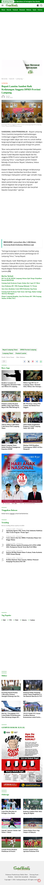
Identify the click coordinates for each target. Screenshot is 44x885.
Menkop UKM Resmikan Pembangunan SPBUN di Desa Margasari (32, 447)
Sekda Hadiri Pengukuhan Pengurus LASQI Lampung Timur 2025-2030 (31, 426)
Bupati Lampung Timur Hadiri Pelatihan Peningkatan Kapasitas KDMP (11, 447)
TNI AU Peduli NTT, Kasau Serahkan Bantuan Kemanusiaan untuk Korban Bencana (32, 715)
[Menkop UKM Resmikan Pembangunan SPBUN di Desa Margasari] (32, 438)
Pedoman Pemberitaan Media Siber (17, 874)
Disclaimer (33, 877)
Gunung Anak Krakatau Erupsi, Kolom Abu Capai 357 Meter (21, 283)
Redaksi (8, 96)
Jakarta (24, 620)
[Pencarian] (41, 5)
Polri (16, 620)
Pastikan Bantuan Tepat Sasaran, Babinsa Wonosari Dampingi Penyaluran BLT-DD (22, 560)
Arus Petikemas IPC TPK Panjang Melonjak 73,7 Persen (19, 286)
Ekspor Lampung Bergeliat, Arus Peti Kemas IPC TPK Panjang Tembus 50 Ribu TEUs (21, 297)
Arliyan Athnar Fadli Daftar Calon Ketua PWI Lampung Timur (10, 426)
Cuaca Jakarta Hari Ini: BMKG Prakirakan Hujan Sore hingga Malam (23, 538)
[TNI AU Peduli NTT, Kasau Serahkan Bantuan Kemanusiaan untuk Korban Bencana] (32, 706)
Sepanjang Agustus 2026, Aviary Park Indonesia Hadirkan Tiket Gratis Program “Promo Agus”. (24, 531)
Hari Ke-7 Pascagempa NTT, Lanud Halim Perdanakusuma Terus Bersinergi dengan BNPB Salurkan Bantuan (11, 715)
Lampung (4, 83)
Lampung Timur (8, 353)
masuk (12, 513)
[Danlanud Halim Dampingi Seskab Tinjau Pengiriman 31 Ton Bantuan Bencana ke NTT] (32, 685)
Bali (4, 620)
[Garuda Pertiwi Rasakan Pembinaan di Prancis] (11, 842)
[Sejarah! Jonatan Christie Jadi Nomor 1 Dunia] (11, 823)
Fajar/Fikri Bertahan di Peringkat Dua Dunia (9, 812)
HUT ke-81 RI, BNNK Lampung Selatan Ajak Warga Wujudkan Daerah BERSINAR (22, 279)
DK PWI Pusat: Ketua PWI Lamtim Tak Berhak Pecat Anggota (32, 405)
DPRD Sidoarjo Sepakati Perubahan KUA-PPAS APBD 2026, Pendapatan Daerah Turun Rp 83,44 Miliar (23, 546)
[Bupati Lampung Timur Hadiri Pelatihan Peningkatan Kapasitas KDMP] (11, 438)
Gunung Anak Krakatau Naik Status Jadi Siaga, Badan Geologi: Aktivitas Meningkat (22, 292)
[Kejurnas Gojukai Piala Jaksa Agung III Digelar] (32, 804)
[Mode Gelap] (38, 5)
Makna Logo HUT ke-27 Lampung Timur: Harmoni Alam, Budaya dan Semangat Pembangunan (32, 384)
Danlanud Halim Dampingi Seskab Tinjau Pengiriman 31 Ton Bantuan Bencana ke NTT (32, 694)
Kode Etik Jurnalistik (21, 877)
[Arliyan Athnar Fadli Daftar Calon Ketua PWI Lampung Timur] (11, 417)
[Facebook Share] (24, 361)
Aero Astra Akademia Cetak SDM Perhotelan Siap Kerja (19, 289)
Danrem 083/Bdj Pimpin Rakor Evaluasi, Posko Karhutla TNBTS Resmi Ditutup (24, 553)
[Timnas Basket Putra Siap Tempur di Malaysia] (32, 823)
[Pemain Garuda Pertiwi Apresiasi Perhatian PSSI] (32, 842)
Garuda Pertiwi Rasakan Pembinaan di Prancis (9, 850)
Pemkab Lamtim (21, 353)
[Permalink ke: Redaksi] (3, 97)
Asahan (32, 620)
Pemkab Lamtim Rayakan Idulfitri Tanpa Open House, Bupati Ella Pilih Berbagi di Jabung (10, 405)
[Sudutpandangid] (12, 5)
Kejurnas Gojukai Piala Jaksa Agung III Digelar (32, 812)
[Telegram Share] (36, 361)
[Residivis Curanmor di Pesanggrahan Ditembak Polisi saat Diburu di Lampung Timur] (11, 375)
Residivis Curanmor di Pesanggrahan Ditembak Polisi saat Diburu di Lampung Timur (11, 385)
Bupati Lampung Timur (10, 349)
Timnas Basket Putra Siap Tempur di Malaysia (31, 831)
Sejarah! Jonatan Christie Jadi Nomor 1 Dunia (11, 831)
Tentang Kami (33, 874)
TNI (10, 620)
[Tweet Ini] (28, 361)
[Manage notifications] (39, 880)
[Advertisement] (22, 34)
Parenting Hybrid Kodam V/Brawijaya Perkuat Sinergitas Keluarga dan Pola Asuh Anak (11, 694)
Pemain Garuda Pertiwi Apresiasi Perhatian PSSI (31, 850)
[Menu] (3, 5)
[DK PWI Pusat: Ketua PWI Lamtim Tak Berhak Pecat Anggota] (32, 396)
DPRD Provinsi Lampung (28, 349)
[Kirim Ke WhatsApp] (40, 361)
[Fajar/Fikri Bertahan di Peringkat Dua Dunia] (11, 804)
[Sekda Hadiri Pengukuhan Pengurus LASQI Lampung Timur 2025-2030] (32, 417)
